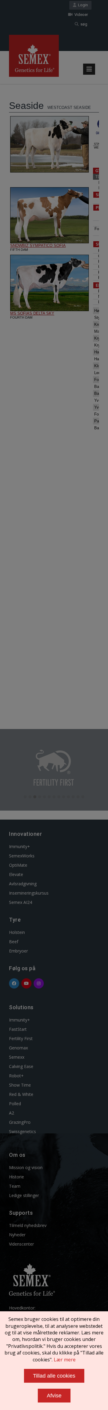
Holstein (17, 932)
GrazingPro (20, 1122)
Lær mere (65, 1359)
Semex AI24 (20, 902)
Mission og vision (26, 1167)
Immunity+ (19, 846)
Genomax (18, 1048)
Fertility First (21, 1038)
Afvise (54, 1396)
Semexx (16, 1057)
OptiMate (18, 865)
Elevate (16, 874)
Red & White (21, 1094)
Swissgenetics (22, 1131)
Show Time (20, 1085)
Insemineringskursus (29, 893)
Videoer (80, 14)
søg (83, 24)
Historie (16, 1177)
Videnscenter (21, 1244)
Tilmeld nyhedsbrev (27, 1225)
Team (14, 1186)
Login (82, 5)
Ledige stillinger (24, 1195)
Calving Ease (21, 1066)
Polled (15, 1103)
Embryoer (18, 951)
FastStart (18, 1029)
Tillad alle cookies (54, 1376)
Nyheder (17, 1235)
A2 (11, 1113)
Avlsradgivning (23, 883)
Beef (13, 941)
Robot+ (16, 1075)
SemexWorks (21, 856)
